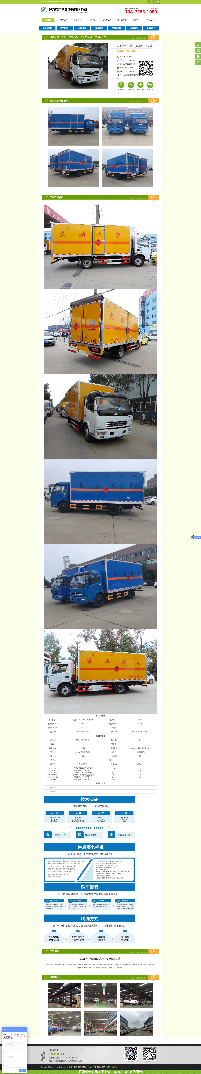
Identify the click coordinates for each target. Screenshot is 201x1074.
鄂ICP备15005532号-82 (81, 1067)
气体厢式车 (100, 37)
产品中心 (77, 20)
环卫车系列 (92, 20)
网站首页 (48, 20)
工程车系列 (107, 20)
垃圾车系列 (63, 20)
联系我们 (150, 20)
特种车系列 (121, 20)
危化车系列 (151, 28)
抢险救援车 (82, 28)
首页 (63, 37)
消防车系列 (99, 28)
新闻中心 (136, 20)
